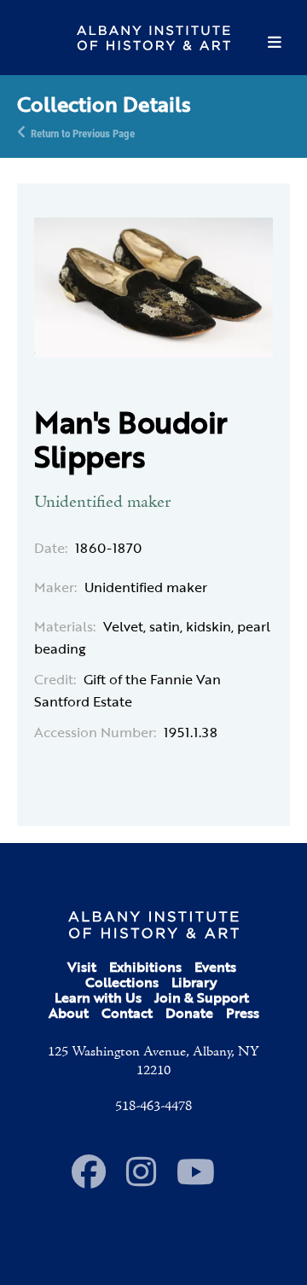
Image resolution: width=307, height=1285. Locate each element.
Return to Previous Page (83, 132)
